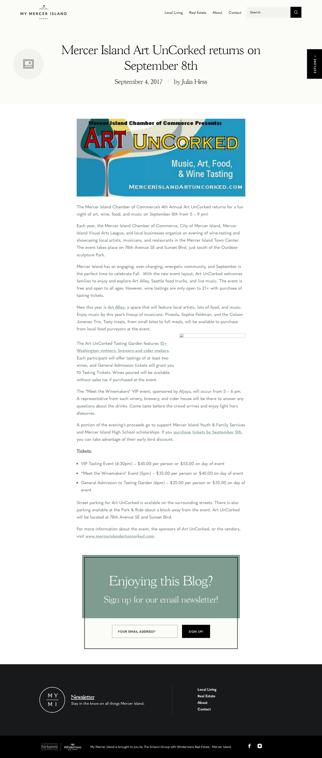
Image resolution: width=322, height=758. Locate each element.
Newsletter (82, 697)
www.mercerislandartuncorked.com (119, 536)
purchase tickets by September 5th (207, 432)
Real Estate (197, 12)
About (217, 12)
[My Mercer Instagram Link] (259, 746)
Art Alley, (117, 307)
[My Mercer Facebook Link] (249, 746)
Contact (235, 12)
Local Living (174, 12)
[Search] (295, 12)
